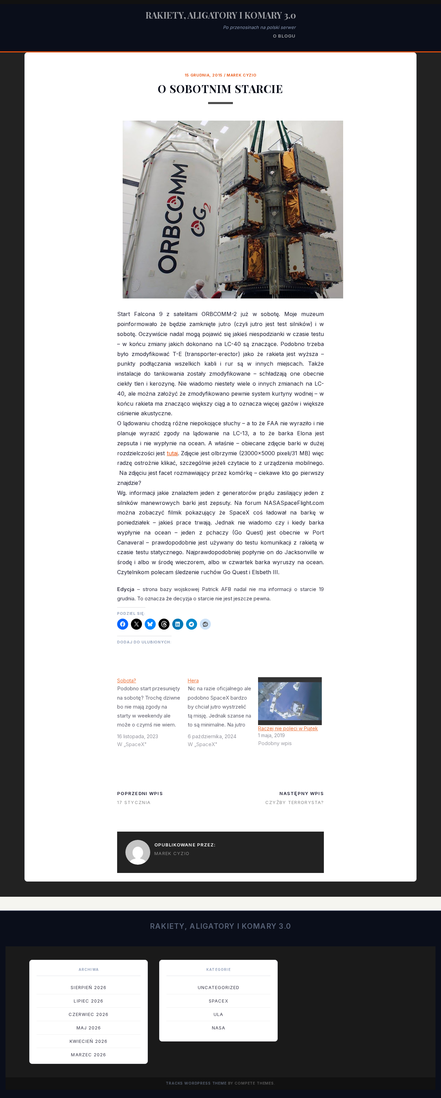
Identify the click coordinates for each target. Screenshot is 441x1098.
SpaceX (218, 1001)
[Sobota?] (152, 715)
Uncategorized (219, 987)
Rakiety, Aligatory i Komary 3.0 (220, 15)
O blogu (284, 36)
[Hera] (223, 715)
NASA (218, 1027)
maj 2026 (88, 1027)
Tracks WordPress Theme (196, 1083)
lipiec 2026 (88, 1001)
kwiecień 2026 (89, 1041)
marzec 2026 (88, 1054)
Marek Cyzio (241, 75)
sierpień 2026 (88, 987)
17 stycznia (134, 802)
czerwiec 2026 (89, 1014)
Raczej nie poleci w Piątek (288, 728)
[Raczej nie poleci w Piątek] (290, 701)
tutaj (172, 453)
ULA (218, 1014)
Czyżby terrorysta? (294, 802)
